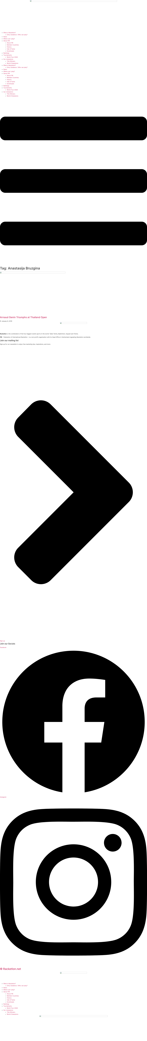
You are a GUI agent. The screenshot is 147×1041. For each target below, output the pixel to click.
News (5, 37)
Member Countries (13, 45)
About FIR (6, 41)
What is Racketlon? (9, 32)
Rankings (6, 53)
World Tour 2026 (12, 57)
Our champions (8, 59)
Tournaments (7, 55)
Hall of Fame (11, 49)
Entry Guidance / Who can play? (17, 34)
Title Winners (11, 61)
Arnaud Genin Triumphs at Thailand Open (23, 317)
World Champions (12, 63)
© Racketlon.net (10, 969)
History (9, 47)
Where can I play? (9, 39)
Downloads (10, 51)
